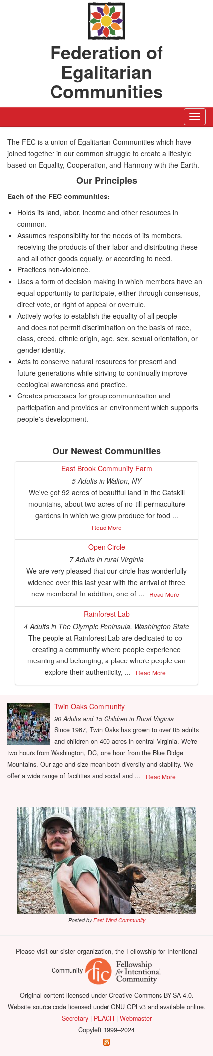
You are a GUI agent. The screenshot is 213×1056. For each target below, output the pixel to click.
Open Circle (106, 547)
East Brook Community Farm (106, 468)
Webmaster (136, 1018)
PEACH (104, 1018)
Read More (107, 527)
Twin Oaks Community (89, 706)
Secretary (75, 1018)
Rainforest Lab (107, 614)
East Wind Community (119, 920)
